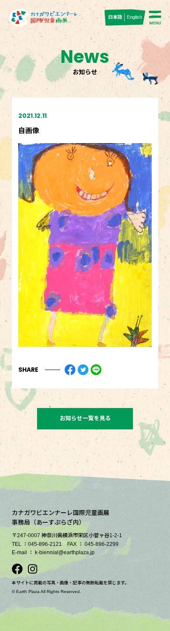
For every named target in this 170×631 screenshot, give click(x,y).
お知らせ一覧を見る (85, 418)
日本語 (115, 17)
